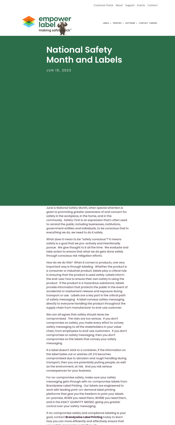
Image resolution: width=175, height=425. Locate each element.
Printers (117, 23)
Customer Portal (103, 5)
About (119, 5)
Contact (153, 5)
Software (130, 23)
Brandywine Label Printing (83, 417)
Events (141, 5)
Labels (106, 23)
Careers (153, 23)
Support (130, 5)
